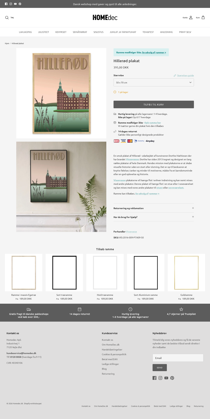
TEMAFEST (148, 31)
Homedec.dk (18, 403)
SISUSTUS (98, 31)
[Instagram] (11, 4)
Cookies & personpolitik (114, 354)
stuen (160, 187)
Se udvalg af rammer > (154, 52)
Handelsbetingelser (112, 349)
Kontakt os (107, 339)
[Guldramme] (186, 272)
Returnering (108, 373)
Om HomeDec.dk (110, 344)
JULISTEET (43, 31)
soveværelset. (176, 187)
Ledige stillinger (110, 363)
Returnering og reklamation (129, 208)
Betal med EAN (109, 359)
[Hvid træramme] (105, 272)
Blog (104, 368)
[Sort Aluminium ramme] (145, 272)
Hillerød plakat (18, 43)
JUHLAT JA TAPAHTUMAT (123, 31)
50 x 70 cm (121, 82)
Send (160, 367)
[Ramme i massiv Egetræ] (23, 272)
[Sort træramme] (64, 272)
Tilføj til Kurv (154, 104)
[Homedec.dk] (105, 17)
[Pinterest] (20, 4)
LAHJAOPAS (25, 31)
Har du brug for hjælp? (125, 217)
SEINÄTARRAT (80, 31)
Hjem (7, 43)
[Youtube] (15, 4)
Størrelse (119, 75)
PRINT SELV (185, 31)
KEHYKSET (60, 31)
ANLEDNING (166, 31)
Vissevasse (132, 159)
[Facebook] (6, 4)
